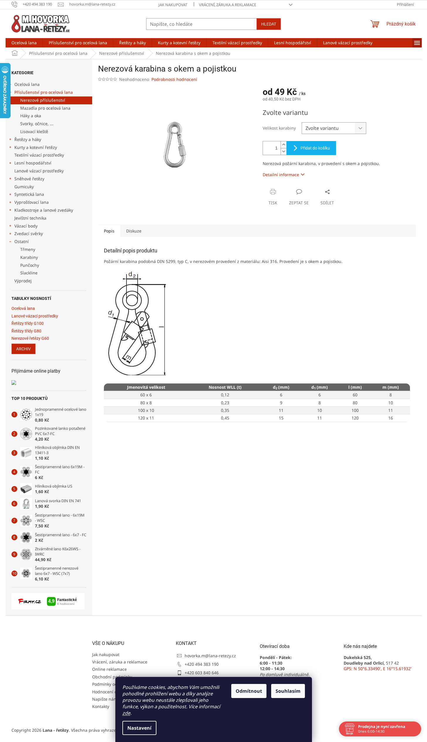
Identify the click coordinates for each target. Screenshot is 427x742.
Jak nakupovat (172, 4)
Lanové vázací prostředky (39, 171)
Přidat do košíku (315, 148)
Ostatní (21, 241)
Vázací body (26, 226)
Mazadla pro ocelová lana (45, 108)
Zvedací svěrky (28, 233)
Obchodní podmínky (112, 677)
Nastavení (139, 728)
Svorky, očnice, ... (36, 123)
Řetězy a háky (27, 139)
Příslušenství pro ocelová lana (43, 92)
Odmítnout (249, 691)
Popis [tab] (109, 231)
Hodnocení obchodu (112, 692)
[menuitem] (24, 42)
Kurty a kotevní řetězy (35, 147)
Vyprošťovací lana (31, 202)
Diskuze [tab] (133, 231)
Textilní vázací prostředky (39, 155)
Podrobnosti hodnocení (174, 79)
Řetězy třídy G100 (27, 323)
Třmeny (27, 249)
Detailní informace (281, 174)
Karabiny (29, 257)
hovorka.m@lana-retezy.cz (210, 655)
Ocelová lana (27, 84)
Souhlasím (288, 691)
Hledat (268, 24)
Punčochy (29, 265)
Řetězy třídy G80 (26, 331)
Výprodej (23, 280)
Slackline (29, 273)
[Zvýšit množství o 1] (283, 144)
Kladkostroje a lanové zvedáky (43, 210)
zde (126, 713)
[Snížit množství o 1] (283, 151)
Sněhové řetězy (29, 178)
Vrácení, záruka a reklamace (227, 4)
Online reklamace (109, 669)
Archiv (23, 349)
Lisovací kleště (34, 131)
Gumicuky (24, 186)
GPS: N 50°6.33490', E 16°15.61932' (377, 668)
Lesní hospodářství (32, 163)
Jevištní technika (30, 218)
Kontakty (100, 706)
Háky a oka (30, 115)
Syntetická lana (29, 194)
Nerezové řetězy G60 (30, 338)
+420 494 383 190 (202, 664)
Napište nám (104, 699)
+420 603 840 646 (202, 672)
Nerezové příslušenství (42, 100)
